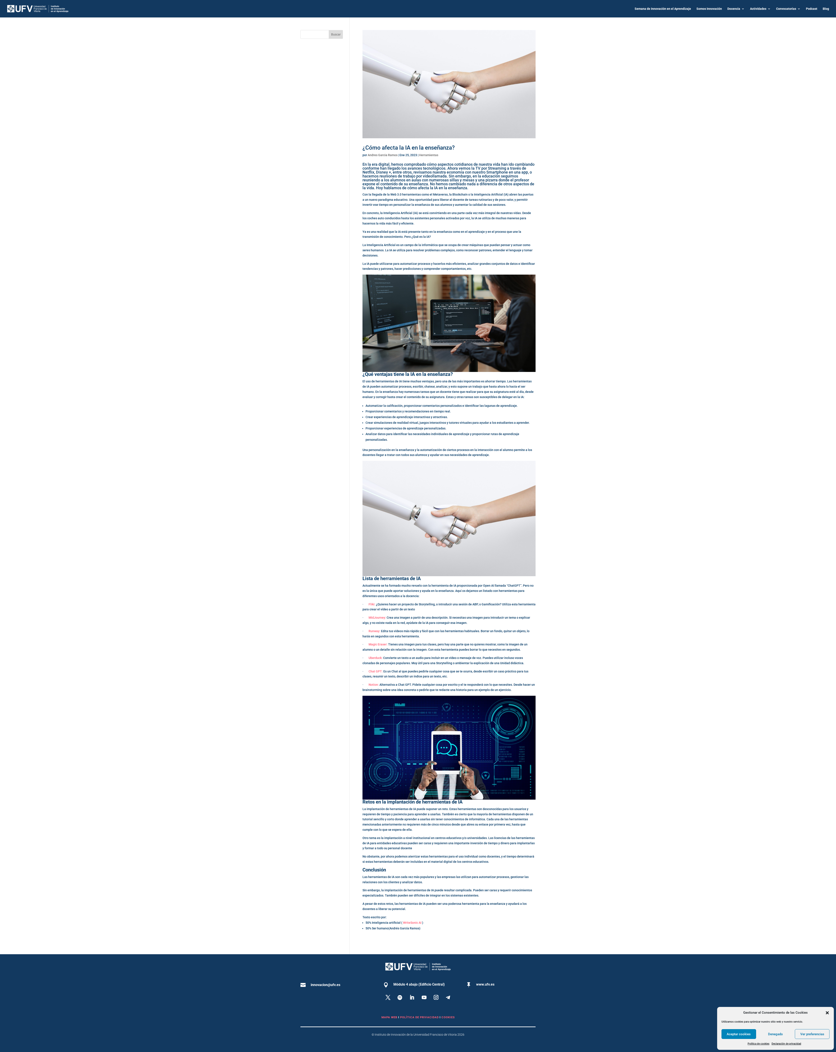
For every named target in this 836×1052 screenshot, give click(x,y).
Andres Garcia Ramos (383, 155)
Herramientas (428, 155)
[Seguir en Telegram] (448, 997)
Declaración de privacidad (786, 1043)
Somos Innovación (709, 8)
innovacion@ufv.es (325, 985)
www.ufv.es (485, 984)
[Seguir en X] (388, 997)
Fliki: (372, 604)
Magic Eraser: (378, 644)
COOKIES (448, 1017)
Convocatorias (786, 8)
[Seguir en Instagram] (436, 997)
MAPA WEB (389, 1017)
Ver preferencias (812, 1034)
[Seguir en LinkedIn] (412, 997)
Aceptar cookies (739, 1034)
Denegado (775, 1034)
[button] (827, 1013)
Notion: (374, 684)
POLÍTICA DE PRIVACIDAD (420, 1017)
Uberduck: (376, 658)
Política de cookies (758, 1043)
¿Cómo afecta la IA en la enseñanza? (408, 147)
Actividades (758, 8)
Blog (826, 8)
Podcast (811, 8)
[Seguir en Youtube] (424, 997)
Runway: (374, 631)
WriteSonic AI (412, 922)
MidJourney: (377, 617)
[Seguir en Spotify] (400, 997)
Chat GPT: (376, 671)
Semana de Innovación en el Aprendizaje (663, 8)
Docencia (733, 8)
